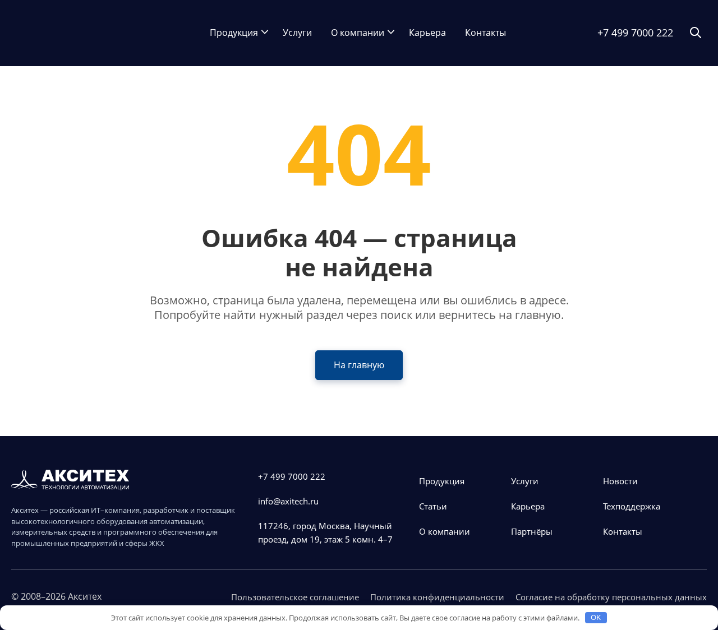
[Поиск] (695, 33)
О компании (357, 32)
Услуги (297, 32)
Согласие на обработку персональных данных (611, 597)
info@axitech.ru (288, 501)
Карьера (427, 32)
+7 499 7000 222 (635, 33)
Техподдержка (631, 506)
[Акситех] (67, 33)
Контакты (485, 32)
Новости (620, 481)
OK (596, 617)
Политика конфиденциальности (437, 597)
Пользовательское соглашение (295, 597)
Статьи (433, 506)
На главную (359, 365)
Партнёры (532, 531)
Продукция (234, 32)
